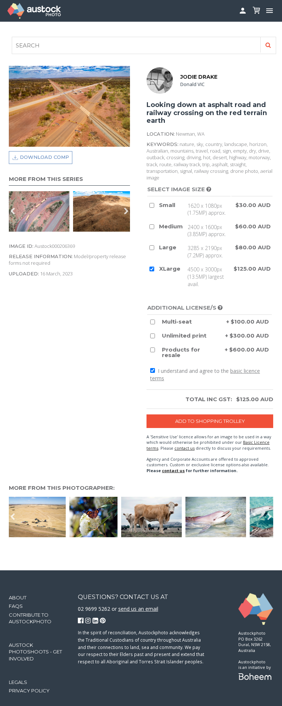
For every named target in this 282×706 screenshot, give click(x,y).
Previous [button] (12, 211)
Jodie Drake (198, 77)
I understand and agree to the (205, 374)
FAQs (16, 606)
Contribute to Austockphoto (30, 618)
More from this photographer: (62, 487)
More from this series (46, 178)
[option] (41, 211)
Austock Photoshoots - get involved (35, 651)
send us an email (138, 608)
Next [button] (126, 211)
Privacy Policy (29, 690)
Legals (18, 682)
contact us (184, 448)
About (17, 597)
